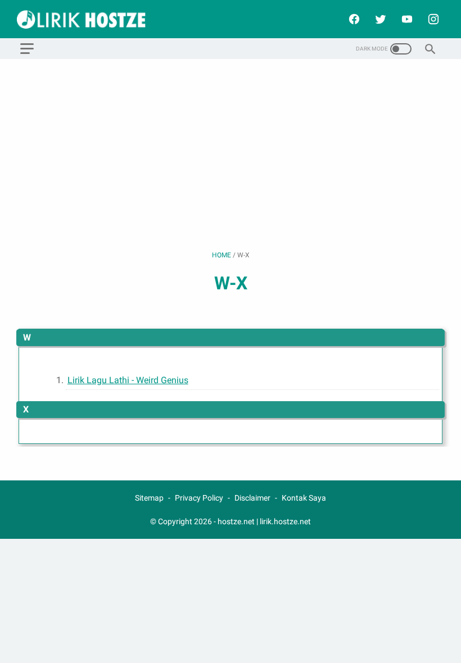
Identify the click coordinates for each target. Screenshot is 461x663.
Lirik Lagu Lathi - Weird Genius (127, 380)
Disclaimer (252, 497)
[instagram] (432, 19)
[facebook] (353, 19)
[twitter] (379, 19)
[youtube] (406, 19)
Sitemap (149, 497)
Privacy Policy (199, 497)
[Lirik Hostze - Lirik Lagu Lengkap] (88, 19)
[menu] (27, 48)
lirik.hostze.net (285, 521)
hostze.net (236, 521)
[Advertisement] (230, 154)
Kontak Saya (304, 497)
